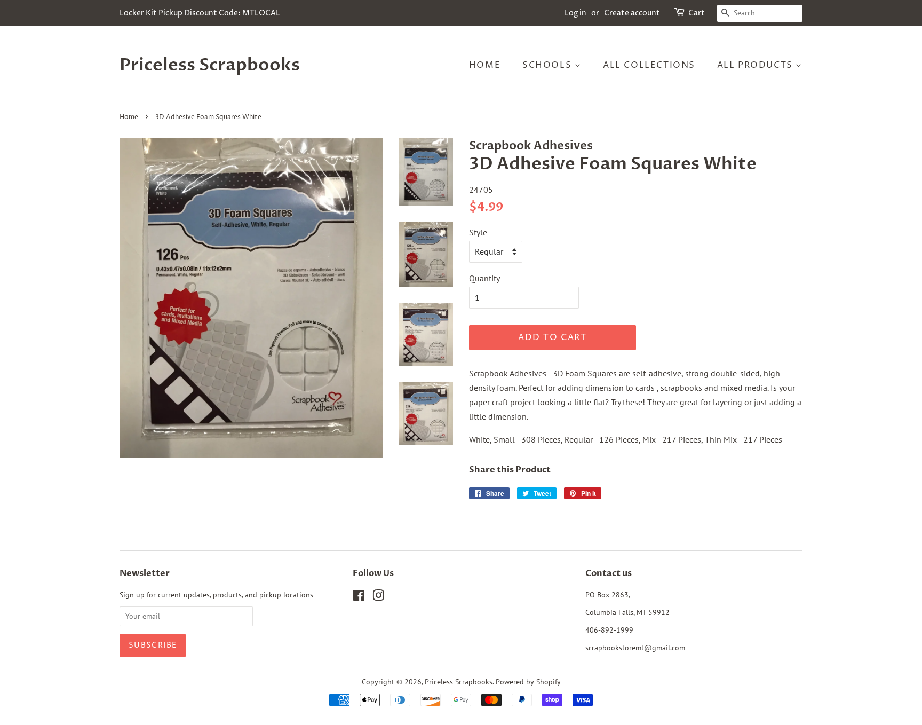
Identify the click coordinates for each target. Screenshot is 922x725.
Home (484, 65)
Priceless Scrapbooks (210, 65)
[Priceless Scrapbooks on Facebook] (359, 597)
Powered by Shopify (528, 682)
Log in (575, 13)
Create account (632, 13)
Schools (548, 65)
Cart (696, 13)
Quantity (484, 278)
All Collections (649, 65)
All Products (756, 65)
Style (478, 232)
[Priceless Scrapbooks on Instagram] (378, 597)
